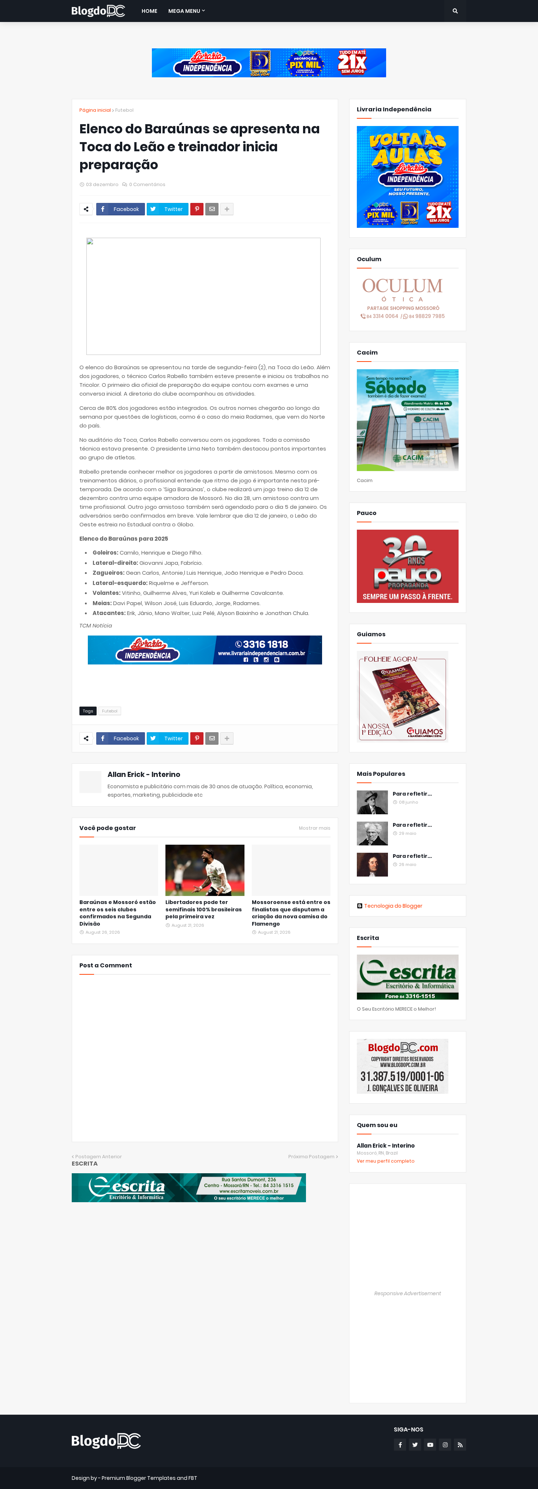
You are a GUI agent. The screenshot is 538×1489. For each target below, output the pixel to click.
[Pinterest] (196, 209)
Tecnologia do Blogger (393, 906)
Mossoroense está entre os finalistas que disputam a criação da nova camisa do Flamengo (291, 913)
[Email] (211, 209)
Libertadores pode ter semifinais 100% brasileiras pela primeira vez (203, 909)
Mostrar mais (314, 828)
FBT (192, 1478)
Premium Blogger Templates (139, 1478)
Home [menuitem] (149, 11)
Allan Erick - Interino (144, 774)
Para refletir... (412, 793)
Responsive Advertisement (407, 1293)
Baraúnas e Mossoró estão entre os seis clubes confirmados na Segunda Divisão (117, 913)
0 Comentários (147, 184)
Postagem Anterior (98, 1156)
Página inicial (95, 110)
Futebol (124, 110)
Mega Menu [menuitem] (184, 11)
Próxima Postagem (311, 1156)
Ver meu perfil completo (386, 1161)
